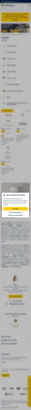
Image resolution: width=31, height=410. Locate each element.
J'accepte (15, 209)
